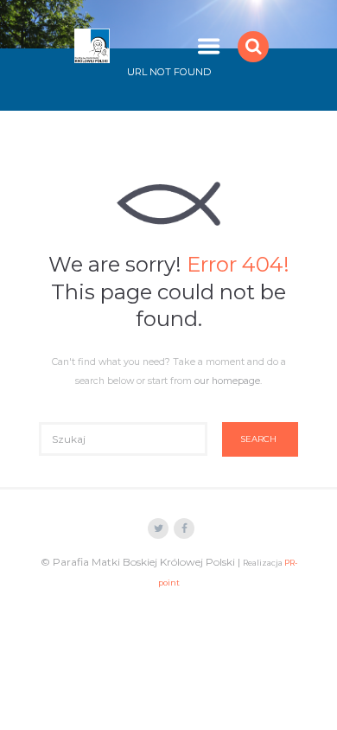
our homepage (227, 381)
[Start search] (260, 439)
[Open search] (255, 46)
